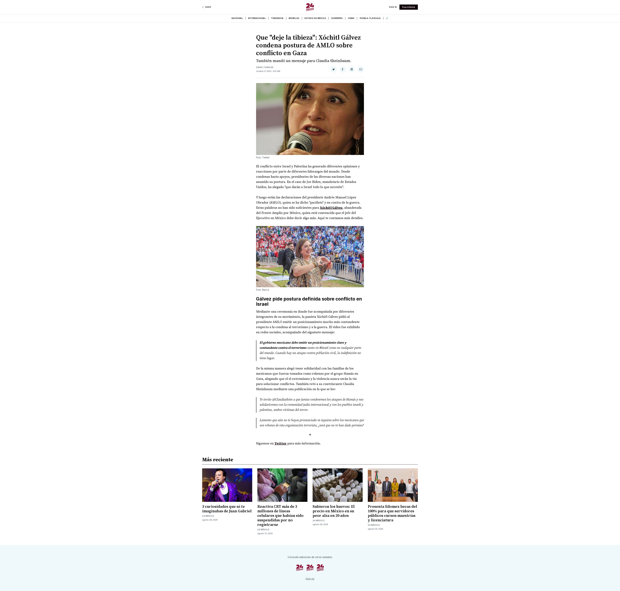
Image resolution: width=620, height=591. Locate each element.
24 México (208, 516)
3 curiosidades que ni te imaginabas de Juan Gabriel (227, 509)
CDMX (351, 18)
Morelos (294, 18)
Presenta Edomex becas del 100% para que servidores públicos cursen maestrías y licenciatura (392, 513)
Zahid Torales (265, 67)
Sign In (393, 7)
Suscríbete (408, 7)
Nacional (237, 18)
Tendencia (277, 18)
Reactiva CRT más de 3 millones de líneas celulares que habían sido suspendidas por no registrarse (280, 515)
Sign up (310, 578)
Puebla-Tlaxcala (370, 18)
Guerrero (337, 18)
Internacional (257, 18)
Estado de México (315, 18)
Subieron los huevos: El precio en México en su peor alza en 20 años (334, 511)
